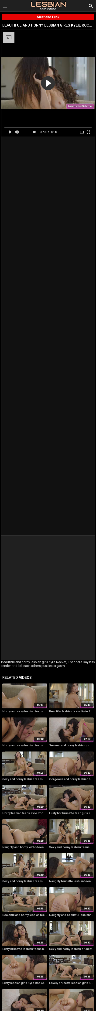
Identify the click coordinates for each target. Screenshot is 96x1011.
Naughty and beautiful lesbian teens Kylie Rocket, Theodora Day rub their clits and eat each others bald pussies (71, 915)
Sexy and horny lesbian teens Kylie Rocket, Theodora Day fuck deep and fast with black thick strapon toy (71, 847)
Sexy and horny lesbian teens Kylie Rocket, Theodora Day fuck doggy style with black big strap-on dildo (24, 779)
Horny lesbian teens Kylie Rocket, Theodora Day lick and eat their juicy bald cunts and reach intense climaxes (24, 813)
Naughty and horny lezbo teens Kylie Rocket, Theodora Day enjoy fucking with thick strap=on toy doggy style (24, 847)
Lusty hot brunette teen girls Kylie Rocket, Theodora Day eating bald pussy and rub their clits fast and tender (71, 813)
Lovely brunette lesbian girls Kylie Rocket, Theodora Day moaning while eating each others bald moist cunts (71, 983)
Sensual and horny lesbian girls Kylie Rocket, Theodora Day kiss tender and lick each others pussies (71, 745)
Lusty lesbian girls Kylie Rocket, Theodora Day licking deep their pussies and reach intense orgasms (24, 983)
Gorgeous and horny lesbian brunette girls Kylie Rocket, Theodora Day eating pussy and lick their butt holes (71, 779)
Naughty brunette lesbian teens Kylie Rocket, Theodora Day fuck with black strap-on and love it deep (71, 881)
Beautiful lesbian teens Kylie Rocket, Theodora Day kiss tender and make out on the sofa (71, 711)
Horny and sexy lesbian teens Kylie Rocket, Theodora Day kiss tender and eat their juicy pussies (24, 711)
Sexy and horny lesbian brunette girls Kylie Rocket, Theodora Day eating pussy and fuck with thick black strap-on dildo (71, 949)
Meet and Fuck (48, 17)
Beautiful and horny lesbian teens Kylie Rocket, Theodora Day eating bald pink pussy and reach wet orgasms (24, 915)
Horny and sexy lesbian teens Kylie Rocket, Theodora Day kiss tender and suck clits (24, 745)
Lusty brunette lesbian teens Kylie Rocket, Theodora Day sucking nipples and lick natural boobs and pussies (24, 949)
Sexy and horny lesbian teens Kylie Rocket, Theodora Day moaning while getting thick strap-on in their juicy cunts (24, 881)
